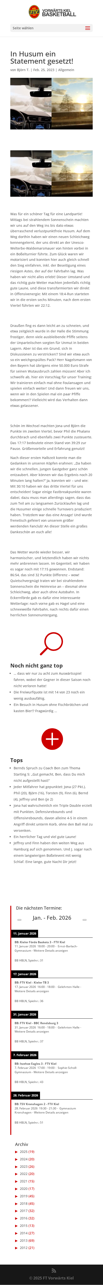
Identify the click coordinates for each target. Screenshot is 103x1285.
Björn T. (23, 69)
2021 (24, 1181)
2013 (24, 1240)
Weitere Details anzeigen (51, 950)
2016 (24, 1218)
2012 (24, 1247)
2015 (24, 1225)
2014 (24, 1233)
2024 (24, 1159)
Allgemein (66, 69)
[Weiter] (84, 920)
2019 (24, 1196)
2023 (24, 1166)
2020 (24, 1188)
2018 (24, 1203)
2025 (24, 1151)
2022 (24, 1173)
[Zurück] (19, 920)
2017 (24, 1210)
